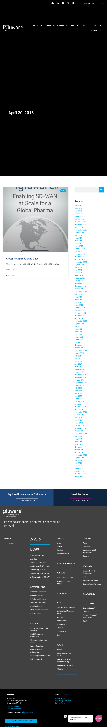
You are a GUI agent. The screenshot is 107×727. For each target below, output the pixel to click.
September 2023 (81, 292)
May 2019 (78, 420)
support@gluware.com (63, 701)
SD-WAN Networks (37, 606)
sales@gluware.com (14, 709)
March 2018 (79, 444)
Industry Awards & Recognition (89, 551)
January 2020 (79, 401)
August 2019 (79, 415)
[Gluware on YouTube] (74, 3)
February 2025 (80, 249)
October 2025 (80, 227)
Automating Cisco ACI (38, 570)
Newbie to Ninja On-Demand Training (64, 660)
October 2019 (80, 410)
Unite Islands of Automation (36, 651)
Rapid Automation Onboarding (36, 635)
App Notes (60, 617)
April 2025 (78, 243)
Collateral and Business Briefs (65, 612)
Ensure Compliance (37, 646)
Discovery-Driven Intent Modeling (39, 629)
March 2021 (79, 367)
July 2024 (78, 267)
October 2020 (80, 380)
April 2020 (78, 396)
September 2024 (81, 262)
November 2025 (80, 225)
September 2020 (81, 383)
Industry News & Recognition (89, 572)
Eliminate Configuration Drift (38, 641)
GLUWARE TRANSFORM (66, 564)
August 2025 (79, 233)
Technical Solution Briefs (66, 608)
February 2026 (80, 217)
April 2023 (78, 302)
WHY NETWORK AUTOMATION (36, 539)
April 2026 (78, 214)
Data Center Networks (38, 599)
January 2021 (79, 372)
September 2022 (81, 321)
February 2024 (80, 278)
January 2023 (79, 310)
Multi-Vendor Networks (38, 603)
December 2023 (80, 284)
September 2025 (81, 230)
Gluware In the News (90, 580)
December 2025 (80, 222)
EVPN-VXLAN (35, 613)
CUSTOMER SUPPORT (87, 3)
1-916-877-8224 (13, 707)
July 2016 (78, 460)
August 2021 (79, 353)
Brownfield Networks (38, 592)
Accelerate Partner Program (63, 582)
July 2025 (78, 235)
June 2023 (78, 297)
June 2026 (78, 208)
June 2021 (78, 359)
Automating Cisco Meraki (39, 573)
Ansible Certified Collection (40, 566)
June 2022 (78, 329)
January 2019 (79, 426)
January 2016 (79, 471)
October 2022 (80, 318)
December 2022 (80, 313)
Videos (59, 650)
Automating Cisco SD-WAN (40, 577)
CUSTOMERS (62, 594)
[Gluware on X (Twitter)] (68, 3)
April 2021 (78, 364)
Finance (59, 547)
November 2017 (80, 447)
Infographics (61, 631)
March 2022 (79, 337)
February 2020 (80, 399)
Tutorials (60, 669)
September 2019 (81, 412)
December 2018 (80, 428)
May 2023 (78, 300)
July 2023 (78, 294)
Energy (59, 543)
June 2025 (78, 238)
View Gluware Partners (65, 578)
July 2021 (78, 356)
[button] (102, 3)
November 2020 (80, 377)
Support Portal (60, 703)
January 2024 (79, 281)
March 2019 (79, 423)
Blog (58, 635)
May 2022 (78, 332)
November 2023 (80, 286)
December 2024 (80, 254)
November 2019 (80, 407)
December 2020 (80, 375)
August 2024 (79, 265)
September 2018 (81, 434)
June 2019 (78, 417)
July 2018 (78, 436)
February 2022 (80, 340)
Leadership (87, 547)
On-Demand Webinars (65, 665)
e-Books (60, 628)
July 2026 (78, 206)
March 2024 (79, 275)
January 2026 (79, 219)
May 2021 (78, 361)
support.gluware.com (62, 698)
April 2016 (78, 466)
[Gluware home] (11, 513)
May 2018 (78, 442)
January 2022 (79, 342)
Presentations (62, 621)
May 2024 (78, 270)
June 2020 (78, 391)
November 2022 (80, 316)
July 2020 (78, 388)
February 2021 (80, 369)
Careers (86, 556)
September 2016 (81, 455)
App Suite (34, 559)
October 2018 (80, 431)
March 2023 (79, 305)
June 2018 (78, 439)
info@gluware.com (28, 712)
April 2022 (78, 334)
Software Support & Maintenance (90, 616)
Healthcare (60, 550)
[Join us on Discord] (53, 3)
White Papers (62, 624)
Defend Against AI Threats (40, 656)
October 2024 (80, 259)
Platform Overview (37, 555)
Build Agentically (36, 659)
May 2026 (78, 211)
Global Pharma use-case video (22, 258)
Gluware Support (89, 608)
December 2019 (80, 404)
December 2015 (80, 474)
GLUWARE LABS (89, 594)
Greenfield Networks (37, 595)
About (85, 543)
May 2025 (78, 241)
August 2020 (79, 385)
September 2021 (81, 351)
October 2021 (80, 348)
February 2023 (80, 308)
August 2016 (79, 458)
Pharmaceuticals (63, 554)
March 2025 (79, 246)
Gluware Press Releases (92, 584)
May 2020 (78, 393)
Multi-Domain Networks (39, 610)
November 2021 (80, 345)
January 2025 (79, 251)
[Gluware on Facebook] (63, 3)
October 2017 (80, 450)
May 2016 (78, 463)
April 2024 (78, 273)
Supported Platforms (38, 563)
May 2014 (78, 477)
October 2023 (80, 289)
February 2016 (80, 468)
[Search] (101, 189)
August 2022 (79, 324)
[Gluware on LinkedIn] (58, 3)
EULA (85, 621)
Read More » (11, 269)
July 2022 (78, 326)
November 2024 (80, 257)
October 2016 (80, 452)
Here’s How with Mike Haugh (65, 655)
